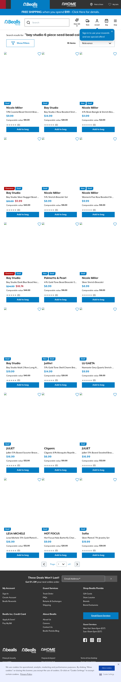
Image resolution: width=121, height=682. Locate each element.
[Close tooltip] (112, 31)
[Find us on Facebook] (85, 640)
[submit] (111, 579)
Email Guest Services (100, 616)
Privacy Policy (26, 674)
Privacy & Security (9, 658)
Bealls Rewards (9, 601)
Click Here (78, 12)
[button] (107, 674)
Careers (46, 623)
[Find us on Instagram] (92, 640)
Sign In (6, 594)
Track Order (48, 594)
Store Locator (89, 597)
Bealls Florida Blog (51, 631)
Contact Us (48, 627)
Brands (86, 601)
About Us (47, 619)
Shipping (47, 605)
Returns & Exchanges (52, 601)
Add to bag (28, 130)
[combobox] (47, 22)
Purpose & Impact (48, 658)
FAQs (45, 597)
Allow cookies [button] (107, 668)
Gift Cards (87, 594)
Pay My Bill (7, 623)
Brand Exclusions (90, 605)
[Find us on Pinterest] (99, 640)
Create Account (9, 597)
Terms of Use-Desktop (89, 658)
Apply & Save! (9, 619)
